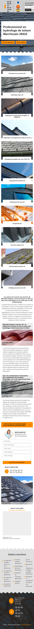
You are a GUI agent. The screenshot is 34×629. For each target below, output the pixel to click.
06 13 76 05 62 (9, 9)
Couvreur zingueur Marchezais (18, 561)
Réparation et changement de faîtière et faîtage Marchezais (29, 569)
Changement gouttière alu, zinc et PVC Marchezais (7, 564)
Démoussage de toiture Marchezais (18, 568)
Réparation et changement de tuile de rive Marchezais (29, 581)
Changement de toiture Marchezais (7, 572)
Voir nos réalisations (8, 42)
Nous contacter (21, 42)
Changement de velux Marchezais (7, 579)
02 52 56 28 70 (9, 4)
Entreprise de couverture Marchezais (18, 575)
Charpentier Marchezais (7, 585)
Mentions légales (26, 624)
